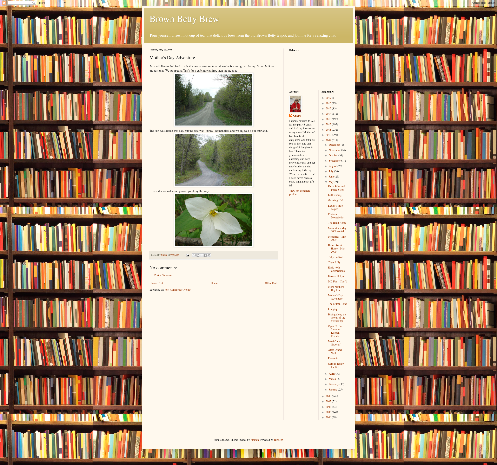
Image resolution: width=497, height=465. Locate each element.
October (333, 155)
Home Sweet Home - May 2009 (336, 248)
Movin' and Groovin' (334, 342)
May (332, 182)
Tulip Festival (335, 257)
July (331, 171)
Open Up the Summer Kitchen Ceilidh (335, 331)
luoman (255, 440)
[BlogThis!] (198, 255)
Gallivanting (335, 195)
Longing (332, 309)
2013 (329, 119)
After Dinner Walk (335, 351)
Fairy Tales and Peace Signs (336, 187)
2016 (329, 103)
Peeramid (333, 358)
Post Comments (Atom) (178, 289)
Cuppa (297, 116)
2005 (329, 412)
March (333, 379)
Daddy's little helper (335, 207)
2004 (329, 417)
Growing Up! (335, 200)
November (335, 150)
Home (214, 283)
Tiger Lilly (334, 262)
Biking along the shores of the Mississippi (337, 318)
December (335, 144)
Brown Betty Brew (184, 18)
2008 (329, 396)
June (332, 176)
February (334, 384)
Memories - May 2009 (337, 238)
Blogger (278, 440)
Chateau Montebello (335, 215)
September (335, 160)
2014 (329, 113)
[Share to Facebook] (205, 255)
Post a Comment (163, 275)
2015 (329, 108)
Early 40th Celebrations (336, 269)
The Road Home (337, 222)
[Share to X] (201, 255)
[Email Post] (187, 254)
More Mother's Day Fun (336, 288)
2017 (329, 98)
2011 (329, 129)
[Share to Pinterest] (209, 255)
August (333, 166)
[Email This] (194, 255)
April (332, 373)
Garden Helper (336, 276)
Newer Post (156, 283)
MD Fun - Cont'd (337, 281)
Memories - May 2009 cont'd (337, 229)
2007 (329, 401)
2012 (329, 124)
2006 (329, 407)
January (333, 389)
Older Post (271, 283)
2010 (329, 135)
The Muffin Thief (337, 304)
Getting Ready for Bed (336, 365)
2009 (329, 140)
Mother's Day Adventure (335, 296)
